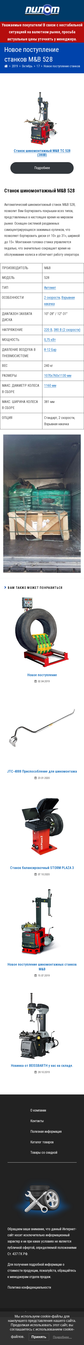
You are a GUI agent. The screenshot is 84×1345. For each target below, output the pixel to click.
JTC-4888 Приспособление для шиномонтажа (42, 771)
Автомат (50, 288)
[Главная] (6, 66)
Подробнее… (62, 1337)
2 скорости (52, 298)
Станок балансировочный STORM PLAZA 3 (42, 868)
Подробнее (42, 168)
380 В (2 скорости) (67, 330)
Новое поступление (42, 675)
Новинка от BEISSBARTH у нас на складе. (42, 1066)
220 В (48, 330)
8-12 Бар (50, 350)
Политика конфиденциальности (29, 1287)
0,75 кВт (50, 340)
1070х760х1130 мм (57, 376)
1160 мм (50, 385)
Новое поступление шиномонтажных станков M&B (42, 966)
